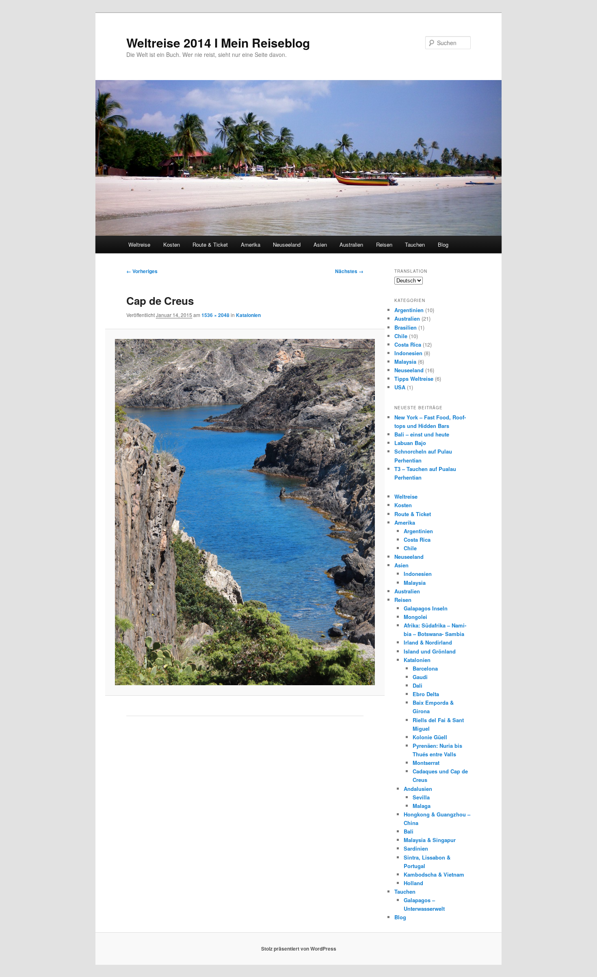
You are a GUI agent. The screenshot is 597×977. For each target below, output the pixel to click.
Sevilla (421, 797)
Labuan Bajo (410, 443)
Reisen (384, 244)
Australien (351, 244)
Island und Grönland (430, 651)
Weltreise (139, 244)
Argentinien (409, 310)
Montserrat (426, 762)
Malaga (421, 806)
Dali (417, 685)
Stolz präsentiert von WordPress (298, 948)
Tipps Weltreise (413, 378)
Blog (443, 244)
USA (399, 387)
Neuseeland (287, 244)
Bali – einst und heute (421, 434)
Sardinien (416, 848)
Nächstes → (349, 271)
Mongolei (415, 617)
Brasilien (405, 327)
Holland (413, 883)
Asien (320, 244)
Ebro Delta (426, 694)
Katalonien (248, 315)
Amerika (250, 244)
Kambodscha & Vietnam (434, 874)
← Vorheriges (142, 271)
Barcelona (425, 668)
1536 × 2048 (215, 315)
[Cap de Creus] (244, 512)
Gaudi (420, 677)
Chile (400, 336)
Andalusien (418, 788)
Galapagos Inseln (426, 608)
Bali (408, 831)
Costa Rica (407, 344)
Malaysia (405, 361)
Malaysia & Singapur (430, 840)
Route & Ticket (210, 244)
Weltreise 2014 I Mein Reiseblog (218, 42)
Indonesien (408, 353)
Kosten (171, 244)
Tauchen (415, 244)
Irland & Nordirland (428, 642)
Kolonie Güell (430, 737)
